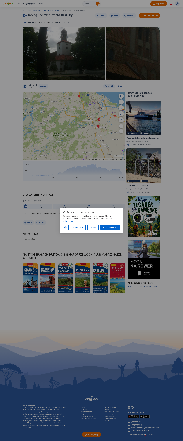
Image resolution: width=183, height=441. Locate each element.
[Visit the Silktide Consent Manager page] (65, 227)
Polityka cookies (69, 221)
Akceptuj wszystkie (110, 227)
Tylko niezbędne (77, 227)
